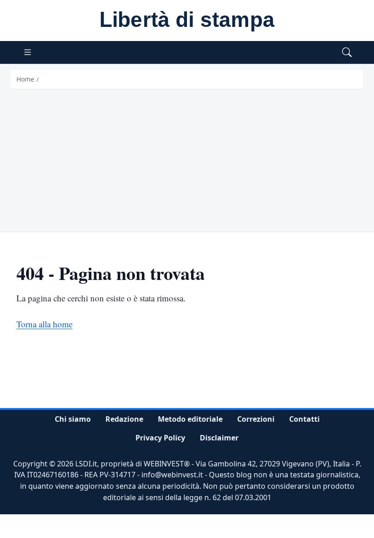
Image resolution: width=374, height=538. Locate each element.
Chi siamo (73, 419)
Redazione (124, 419)
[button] (347, 52)
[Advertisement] (187, 158)
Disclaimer (219, 438)
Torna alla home (44, 324)
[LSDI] (187, 21)
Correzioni (256, 419)
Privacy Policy (160, 438)
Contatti (304, 419)
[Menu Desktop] (27, 52)
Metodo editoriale (190, 419)
